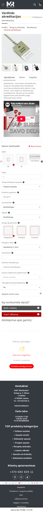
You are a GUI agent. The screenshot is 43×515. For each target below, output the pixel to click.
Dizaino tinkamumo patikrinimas (14, 273)
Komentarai (6, 253)
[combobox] (21, 186)
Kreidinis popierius (9, 192)
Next (42, 161)
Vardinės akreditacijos (10, 262)
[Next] (39, 49)
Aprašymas (9, 77)
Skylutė (4, 213)
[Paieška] (34, 5)
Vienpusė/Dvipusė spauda (12, 182)
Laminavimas (7, 202)
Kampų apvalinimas (9, 223)
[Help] (23, 182)
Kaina (22, 77)
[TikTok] (27, 477)
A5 (21, 166)
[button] (8, 159)
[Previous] (4, 49)
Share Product (36, 146)
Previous (1, 161)
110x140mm (34, 161)
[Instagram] (21, 477)
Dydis (4, 152)
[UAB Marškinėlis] (10, 4)
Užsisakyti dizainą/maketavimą (13, 283)
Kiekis (4, 172)
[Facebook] (15, 477)
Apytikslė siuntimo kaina (10, 294)
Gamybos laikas (8, 243)
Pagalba (33, 77)
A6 (8, 166)
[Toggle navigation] (3, 5)
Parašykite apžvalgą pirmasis (21, 366)
